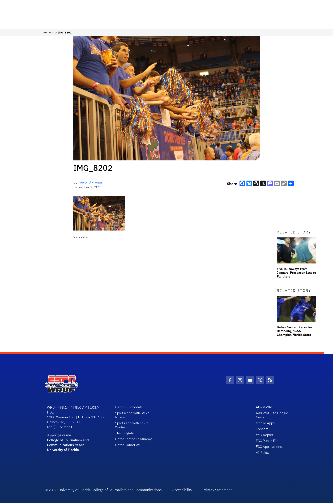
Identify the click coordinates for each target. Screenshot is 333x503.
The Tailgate (124, 433)
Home (47, 32)
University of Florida (63, 449)
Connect (262, 429)
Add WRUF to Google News (272, 415)
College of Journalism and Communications (68, 442)
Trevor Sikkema (90, 182)
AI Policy (263, 452)
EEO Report (264, 434)
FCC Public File (267, 440)
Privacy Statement (217, 489)
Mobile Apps (265, 423)
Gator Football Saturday (133, 439)
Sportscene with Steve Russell (132, 415)
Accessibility (182, 489)
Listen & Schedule (129, 407)
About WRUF (265, 407)
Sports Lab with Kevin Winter (131, 425)
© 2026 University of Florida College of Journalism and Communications (103, 489)
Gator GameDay (127, 444)
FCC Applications (269, 446)
